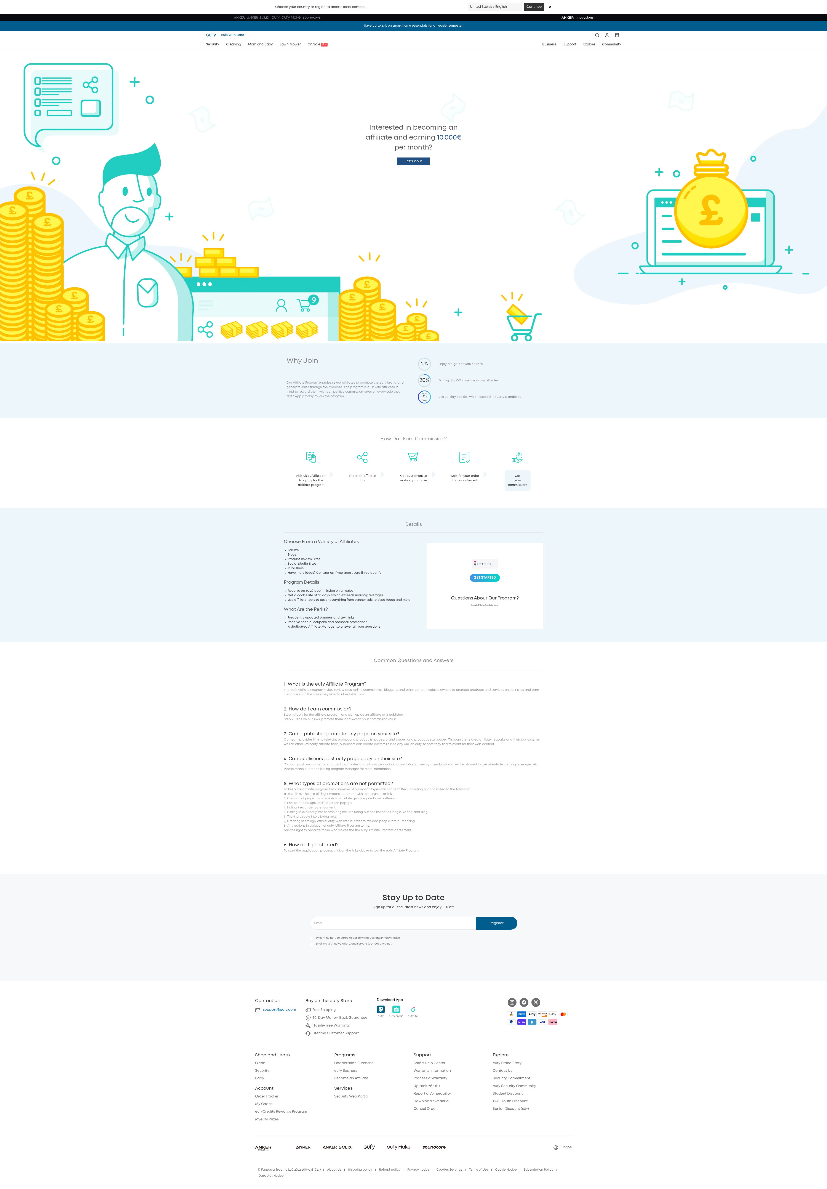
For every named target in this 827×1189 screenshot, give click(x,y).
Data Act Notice (271, 1176)
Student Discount (508, 1093)
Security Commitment (511, 1078)
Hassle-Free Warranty (331, 1025)
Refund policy (389, 1169)
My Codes (263, 1104)
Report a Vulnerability (432, 1093)
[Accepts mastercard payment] (563, 1014)
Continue (534, 6)
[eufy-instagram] (512, 1002)
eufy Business (345, 1070)
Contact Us (502, 1070)
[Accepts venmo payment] (532, 1022)
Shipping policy (360, 1169)
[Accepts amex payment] (521, 1014)
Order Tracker (266, 1096)
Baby (259, 1078)
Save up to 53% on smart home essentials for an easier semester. (413, 25)
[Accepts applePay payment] (532, 1014)
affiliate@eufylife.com (488, 605)
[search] (597, 35)
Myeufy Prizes (267, 1119)
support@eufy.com (279, 1009)
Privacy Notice (390, 938)
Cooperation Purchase (354, 1063)
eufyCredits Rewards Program (281, 1111)
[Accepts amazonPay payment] (511, 1014)
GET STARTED (485, 577)
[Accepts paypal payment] (511, 1022)
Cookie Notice (506, 1169)
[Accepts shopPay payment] (521, 1022)
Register (496, 923)
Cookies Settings (449, 1169)
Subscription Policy (538, 1169)
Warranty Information (432, 1070)
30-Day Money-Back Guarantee (339, 1017)
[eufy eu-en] (212, 35)
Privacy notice (418, 1169)
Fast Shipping (324, 1010)
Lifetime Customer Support (335, 1033)
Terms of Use (366, 938)
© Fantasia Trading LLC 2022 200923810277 (289, 1169)
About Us (334, 1169)
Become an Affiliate (351, 1078)
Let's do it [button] (413, 161)
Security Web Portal (351, 1096)
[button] (550, 7)
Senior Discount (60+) (511, 1108)
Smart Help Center (429, 1063)
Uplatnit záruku (427, 1086)
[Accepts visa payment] (542, 1022)
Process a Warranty (430, 1078)
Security (262, 1070)
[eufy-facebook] (524, 1002)
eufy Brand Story (507, 1063)
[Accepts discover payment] (542, 1014)
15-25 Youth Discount (510, 1101)
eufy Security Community (514, 1086)
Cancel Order (425, 1108)
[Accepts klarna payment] (553, 1022)
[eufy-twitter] (535, 1002)
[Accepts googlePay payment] (553, 1014)
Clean (260, 1063)
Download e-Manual (431, 1101)
